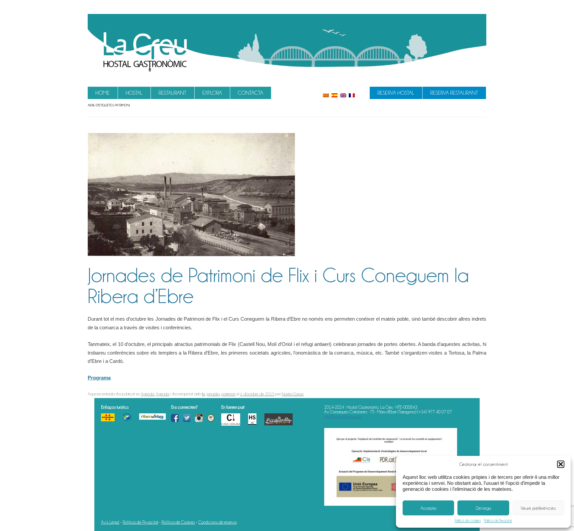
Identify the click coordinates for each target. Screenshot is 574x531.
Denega (483, 508)
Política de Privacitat (498, 521)
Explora (212, 93)
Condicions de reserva (217, 522)
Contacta (250, 93)
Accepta (428, 508)
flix (203, 394)
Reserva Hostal (395, 93)
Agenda (147, 394)
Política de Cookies (178, 522)
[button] (560, 464)
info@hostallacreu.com (342, 416)
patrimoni (229, 394)
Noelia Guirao (293, 394)
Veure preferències (538, 508)
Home (102, 93)
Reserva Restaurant (454, 93)
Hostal (134, 93)
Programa (99, 377)
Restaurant (172, 93)
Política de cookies (468, 521)
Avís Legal (110, 522)
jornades (213, 394)
